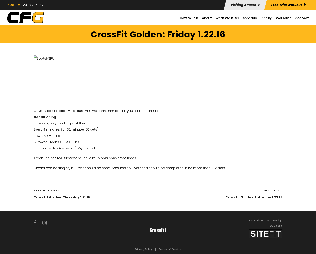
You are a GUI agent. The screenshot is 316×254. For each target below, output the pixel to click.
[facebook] (35, 223)
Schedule (250, 18)
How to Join (189, 18)
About (207, 18)
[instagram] (44, 223)
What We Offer (227, 18)
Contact (302, 18)
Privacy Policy (144, 249)
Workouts (283, 18)
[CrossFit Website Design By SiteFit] (265, 234)
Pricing (267, 18)
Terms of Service (170, 249)
